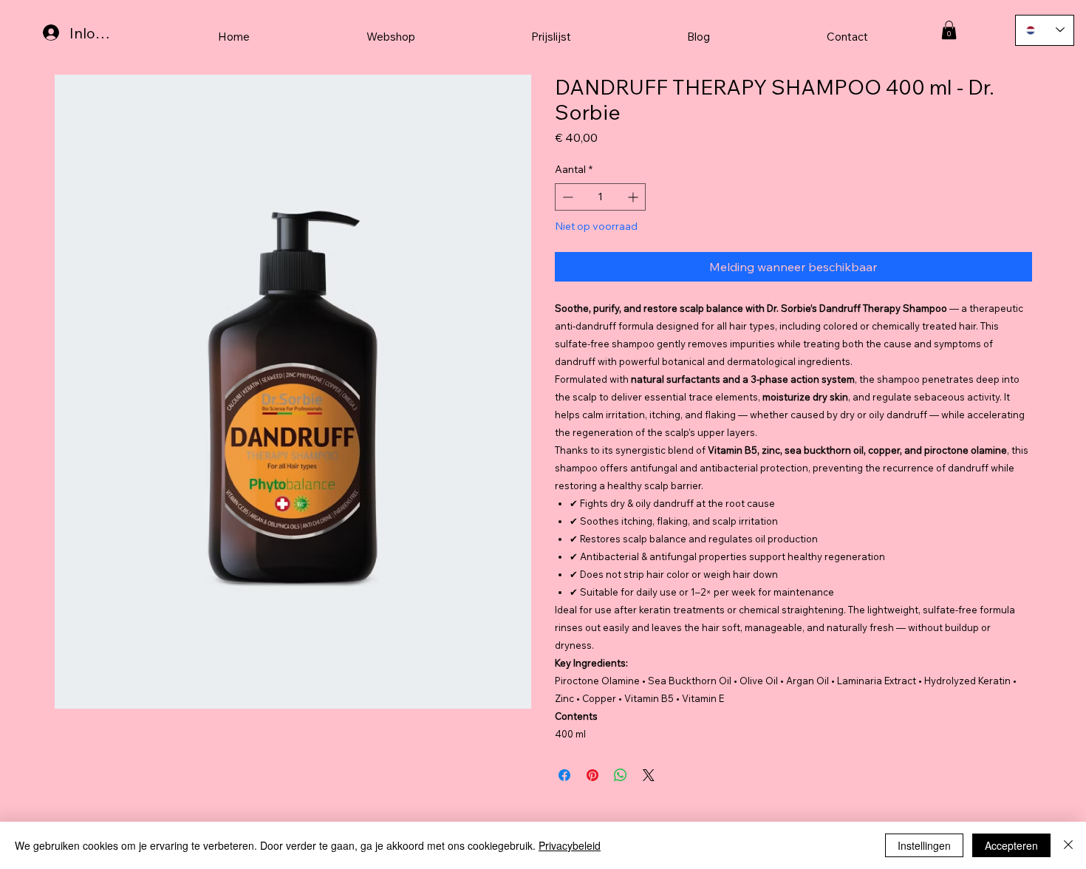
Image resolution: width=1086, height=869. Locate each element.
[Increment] (634, 197)
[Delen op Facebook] (564, 775)
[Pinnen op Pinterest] (592, 775)
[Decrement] (566, 197)
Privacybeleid (570, 845)
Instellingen (924, 845)
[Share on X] (649, 775)
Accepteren (1011, 845)
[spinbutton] (600, 197)
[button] (949, 30)
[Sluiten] (1068, 845)
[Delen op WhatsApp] (620, 775)
